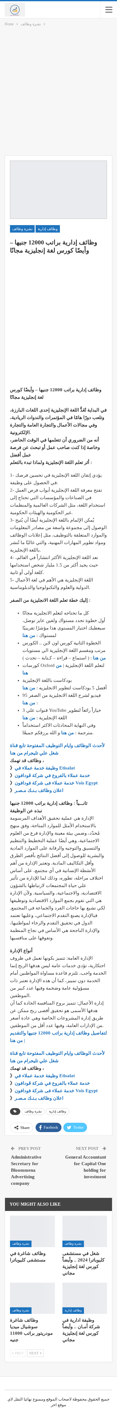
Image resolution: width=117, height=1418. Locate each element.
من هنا (28, 635)
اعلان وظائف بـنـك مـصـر (39, 790)
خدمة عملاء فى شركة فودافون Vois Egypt (56, 782)
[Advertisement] (58, 92)
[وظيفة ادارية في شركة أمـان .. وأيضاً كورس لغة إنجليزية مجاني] (84, 1298)
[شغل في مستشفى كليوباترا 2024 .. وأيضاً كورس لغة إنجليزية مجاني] (84, 1231)
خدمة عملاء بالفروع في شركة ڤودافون (52, 775)
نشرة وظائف (22, 229)
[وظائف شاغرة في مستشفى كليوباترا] (32, 1231)
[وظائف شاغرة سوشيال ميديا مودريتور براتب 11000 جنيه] (32, 1298)
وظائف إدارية (48, 229)
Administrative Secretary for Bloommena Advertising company (26, 1170)
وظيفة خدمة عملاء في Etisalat (45, 767)
